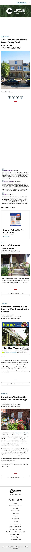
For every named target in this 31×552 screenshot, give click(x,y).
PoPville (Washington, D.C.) (15, 534)
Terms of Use (15, 521)
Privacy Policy (15, 518)
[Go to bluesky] (21, 500)
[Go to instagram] (17, 500)
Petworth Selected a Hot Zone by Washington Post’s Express (15, 309)
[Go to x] (10, 500)
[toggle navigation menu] (29, 2)
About (15, 503)
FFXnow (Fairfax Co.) (15, 529)
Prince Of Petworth (8, 45)
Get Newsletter (21, 2)
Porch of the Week (10, 245)
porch (3, 242)
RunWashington (15, 537)
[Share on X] (13, 97)
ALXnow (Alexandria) (15, 526)
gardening (4, 393)
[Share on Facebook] (9, 97)
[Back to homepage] (4, 2)
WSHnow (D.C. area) (15, 539)
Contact (15, 508)
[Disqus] (15, 149)
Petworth (4, 303)
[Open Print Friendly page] (21, 97)
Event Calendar (15, 511)
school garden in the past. (21, 433)
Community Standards (15, 505)
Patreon (15, 516)
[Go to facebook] (13, 500)
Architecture (5, 36)
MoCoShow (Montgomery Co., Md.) (15, 531)
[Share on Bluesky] (17, 97)
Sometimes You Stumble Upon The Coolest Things (14, 398)
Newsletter (15, 513)
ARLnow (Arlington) (15, 524)
